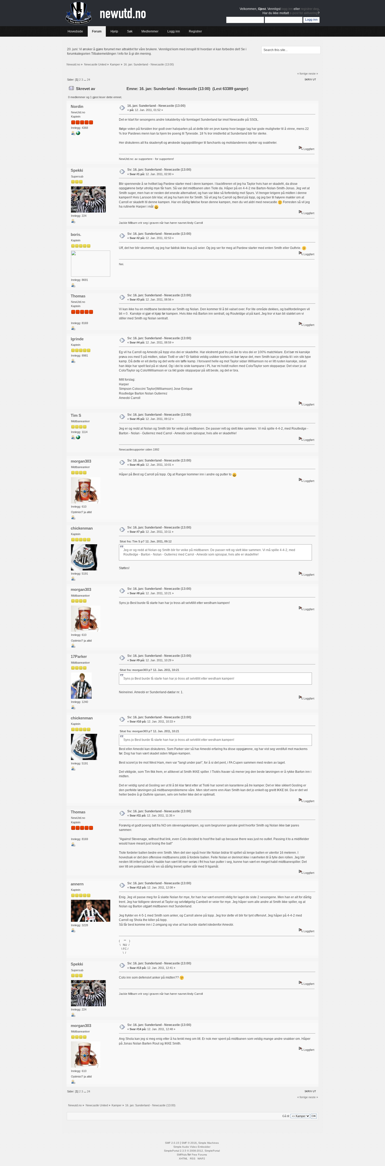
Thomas (78, 296)
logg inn (287, 9)
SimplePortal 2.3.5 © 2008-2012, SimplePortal (192, 1150)
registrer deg (310, 9)
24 (88, 79)
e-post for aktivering (304, 13)
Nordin (77, 106)
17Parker (79, 656)
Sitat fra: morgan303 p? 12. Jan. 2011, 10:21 (149, 669)
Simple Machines (208, 1142)
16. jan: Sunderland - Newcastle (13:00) (156, 106)
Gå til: (286, 1116)
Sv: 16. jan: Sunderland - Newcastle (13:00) (159, 169)
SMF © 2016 (189, 1142)
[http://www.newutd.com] (78, 134)
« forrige (302, 73)
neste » (313, 73)
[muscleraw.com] (78, 438)
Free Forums (199, 1154)
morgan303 (81, 461)
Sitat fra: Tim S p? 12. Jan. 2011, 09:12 (146, 541)
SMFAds (182, 1154)
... (85, 79)
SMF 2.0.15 (172, 1142)
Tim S (76, 415)
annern (77, 884)
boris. (76, 234)
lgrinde (77, 339)
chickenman (82, 528)
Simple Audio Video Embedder (191, 1146)
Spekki (77, 170)
